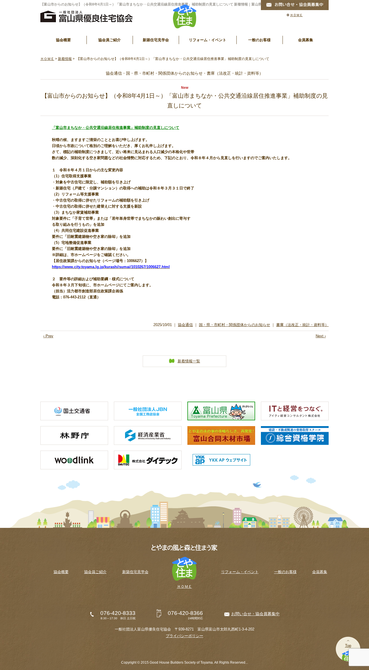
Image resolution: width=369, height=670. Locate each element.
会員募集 (305, 40)
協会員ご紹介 (109, 40)
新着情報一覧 (189, 361)
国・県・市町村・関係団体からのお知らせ (234, 325)
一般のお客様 (259, 40)
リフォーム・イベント (207, 40)
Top (348, 645)
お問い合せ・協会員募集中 (255, 613)
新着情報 (65, 59)
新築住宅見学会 (156, 40)
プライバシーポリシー (184, 636)
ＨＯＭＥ (296, 15)
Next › (321, 336)
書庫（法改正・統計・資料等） (302, 325)
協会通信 (185, 325)
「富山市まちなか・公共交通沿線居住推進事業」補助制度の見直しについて (115, 127)
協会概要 (63, 40)
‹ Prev (48, 336)
